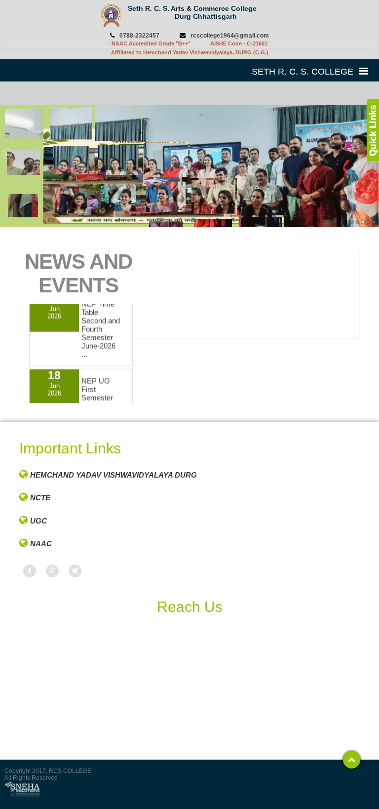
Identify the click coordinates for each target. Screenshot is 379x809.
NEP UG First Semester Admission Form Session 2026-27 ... (98, 402)
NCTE (40, 497)
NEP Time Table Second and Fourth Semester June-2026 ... (100, 320)
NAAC (41, 543)
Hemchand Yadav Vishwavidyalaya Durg (113, 475)
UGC (38, 521)
